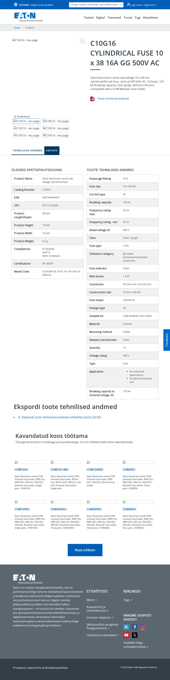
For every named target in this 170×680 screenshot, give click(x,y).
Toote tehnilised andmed (113, 98)
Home (17, 27)
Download (23, 116)
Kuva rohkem (85, 550)
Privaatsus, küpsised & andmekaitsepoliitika (40, 668)
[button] (166, 340)
